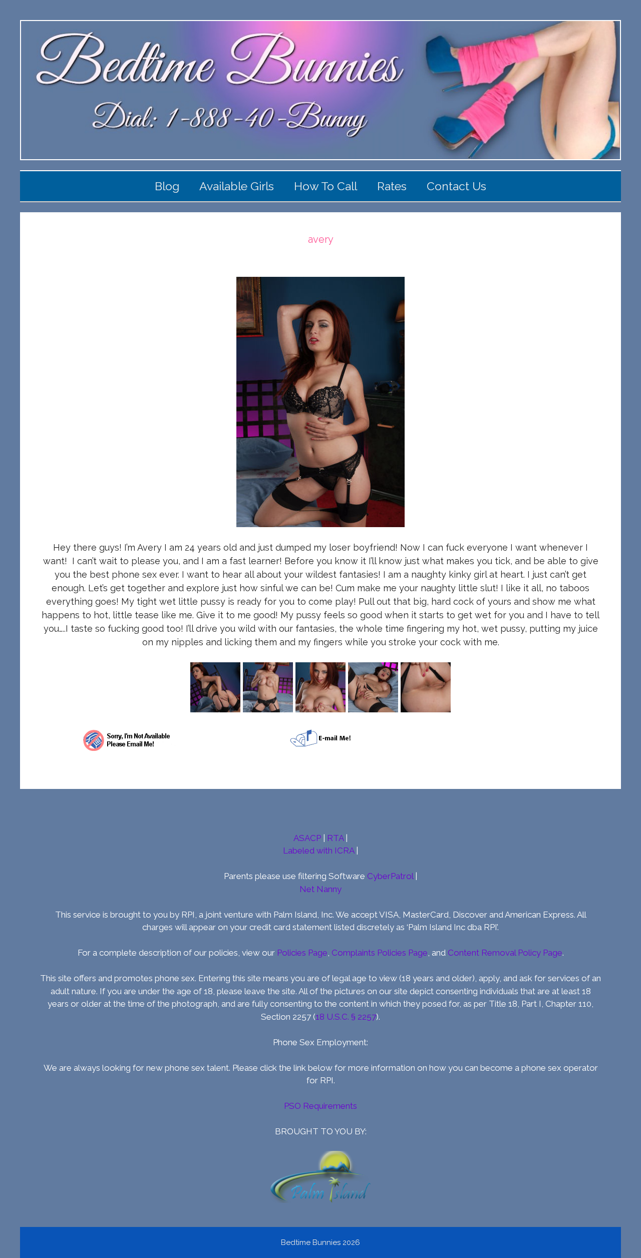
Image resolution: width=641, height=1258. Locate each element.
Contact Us (456, 186)
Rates (392, 186)
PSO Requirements (320, 1106)
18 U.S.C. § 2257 (345, 1017)
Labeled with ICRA (318, 851)
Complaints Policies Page (380, 953)
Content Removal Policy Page (505, 953)
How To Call (325, 186)
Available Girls (236, 186)
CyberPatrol (390, 876)
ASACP (307, 838)
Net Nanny (320, 889)
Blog (167, 186)
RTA (335, 838)
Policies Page (302, 953)
